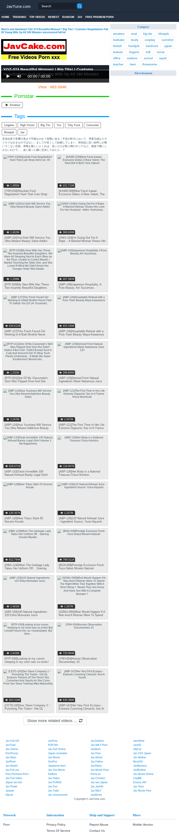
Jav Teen (138, 786)
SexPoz (52, 761)
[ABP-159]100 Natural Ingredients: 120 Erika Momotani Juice (26, 613)
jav (22, 132)
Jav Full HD (12, 740)
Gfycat (9, 794)
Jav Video (54, 778)
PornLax (96, 774)
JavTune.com (18, 6)
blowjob (9, 132)
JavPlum (10, 761)
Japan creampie (57, 753)
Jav (79, 17)
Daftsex (52, 774)
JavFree (53, 740)
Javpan (9, 790)
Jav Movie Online (143, 774)
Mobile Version (143, 824)
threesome (149, 64)
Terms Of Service (58, 830)
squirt (163, 58)
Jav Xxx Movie (56, 769)
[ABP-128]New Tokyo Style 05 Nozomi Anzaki (24, 520)
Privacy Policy (55, 824)
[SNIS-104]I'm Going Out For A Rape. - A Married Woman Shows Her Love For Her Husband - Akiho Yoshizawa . (82, 242)
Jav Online (11, 749)
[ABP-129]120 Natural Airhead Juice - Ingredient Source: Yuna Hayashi (81, 520)
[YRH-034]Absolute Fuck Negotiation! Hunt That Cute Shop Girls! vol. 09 (26, 194)
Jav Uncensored (57, 794)
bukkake (119, 40)
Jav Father (97, 761)
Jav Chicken (98, 778)
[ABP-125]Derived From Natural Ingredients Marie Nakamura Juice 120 (80, 381)
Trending (19, 17)
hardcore (152, 46)
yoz (59, 125)
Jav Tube (53, 790)
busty (134, 40)
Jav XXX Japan (142, 753)
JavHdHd (138, 740)
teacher (118, 64)
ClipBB (137, 778)
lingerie (9, 125)
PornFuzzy (11, 753)
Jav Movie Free (142, 790)
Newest (53, 17)
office (116, 58)
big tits (45, 125)
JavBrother (139, 769)
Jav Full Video (13, 778)
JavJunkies (97, 740)
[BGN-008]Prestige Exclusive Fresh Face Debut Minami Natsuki (81, 566)
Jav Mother (139, 757)
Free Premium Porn (99, 17)
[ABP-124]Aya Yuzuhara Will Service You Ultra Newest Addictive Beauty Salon (28, 428)
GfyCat (137, 749)
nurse (161, 52)
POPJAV (53, 745)
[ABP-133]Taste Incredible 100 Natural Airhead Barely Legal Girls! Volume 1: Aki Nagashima (26, 475)
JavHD (137, 745)
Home (5, 17)
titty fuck (73, 125)
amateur (14, 105)
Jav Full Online (57, 749)
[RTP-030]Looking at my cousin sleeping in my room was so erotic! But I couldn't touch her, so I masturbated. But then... (27, 663)
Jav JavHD (97, 786)
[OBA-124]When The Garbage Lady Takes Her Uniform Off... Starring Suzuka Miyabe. (27, 568)
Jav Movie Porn (100, 769)
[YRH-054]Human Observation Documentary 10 (78, 660)
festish (117, 46)
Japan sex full (13, 782)
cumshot (167, 40)
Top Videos (37, 17)
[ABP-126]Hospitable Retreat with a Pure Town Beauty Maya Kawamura (81, 333)
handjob (133, 46)
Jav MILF (96, 790)
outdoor (132, 58)
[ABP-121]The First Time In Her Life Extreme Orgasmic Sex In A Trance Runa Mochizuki (81, 428)
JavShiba (96, 765)
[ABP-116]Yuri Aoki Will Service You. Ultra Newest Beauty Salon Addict (28, 239)
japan (168, 46)
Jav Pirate (11, 786)
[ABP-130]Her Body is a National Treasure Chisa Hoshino (79, 473)
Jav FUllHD (55, 782)
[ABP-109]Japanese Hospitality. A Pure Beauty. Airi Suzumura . (80, 286)
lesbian (118, 52)
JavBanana (140, 765)
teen (133, 64)
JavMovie (96, 794)
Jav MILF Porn (99, 745)
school (148, 58)
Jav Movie (54, 757)
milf (148, 52)
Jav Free (96, 753)
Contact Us (97, 830)
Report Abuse (99, 824)
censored (92, 125)
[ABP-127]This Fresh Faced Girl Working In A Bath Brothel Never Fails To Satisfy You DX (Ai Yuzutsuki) (25, 336)
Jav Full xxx (12, 769)
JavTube (10, 745)
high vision (27, 125)
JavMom (96, 749)
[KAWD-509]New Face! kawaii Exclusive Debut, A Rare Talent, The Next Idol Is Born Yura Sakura (82, 194)
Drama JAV (139, 782)
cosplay (150, 40)
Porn (6, 824)
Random (68, 17)
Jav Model (11, 765)
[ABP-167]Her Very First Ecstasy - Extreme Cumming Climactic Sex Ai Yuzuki (81, 709)
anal (134, 33)
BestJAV (138, 761)
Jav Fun (52, 786)
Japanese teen (57, 765)
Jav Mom (10, 757)
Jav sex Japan (99, 782)
